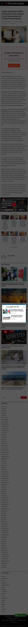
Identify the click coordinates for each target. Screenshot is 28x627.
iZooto (24, 321)
